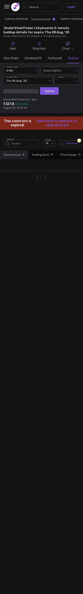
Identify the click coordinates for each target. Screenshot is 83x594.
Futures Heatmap (16, 18)
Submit (49, 91)
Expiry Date (11, 77)
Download (72, 143)
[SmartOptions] (15, 7)
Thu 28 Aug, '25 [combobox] (16, 80)
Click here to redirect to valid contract (57, 123)
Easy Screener (41, 19)
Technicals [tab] (54, 58)
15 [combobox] (47, 143)
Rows (48, 140)
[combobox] (60, 70)
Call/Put (61, 77)
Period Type (12, 67)
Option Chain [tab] (10, 58)
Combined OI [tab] (33, 58)
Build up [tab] (73, 58)
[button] (23, 154)
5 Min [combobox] (9, 70)
